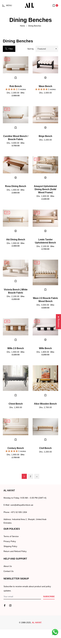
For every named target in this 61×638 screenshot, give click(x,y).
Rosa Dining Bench (15, 186)
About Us (8, 566)
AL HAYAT (37, 622)
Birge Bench (45, 136)
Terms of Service (11, 536)
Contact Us (8, 571)
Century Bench (16, 448)
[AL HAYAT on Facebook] (5, 605)
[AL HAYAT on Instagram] (10, 605)
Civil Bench (45, 448)
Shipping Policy (10, 546)
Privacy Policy (10, 541)
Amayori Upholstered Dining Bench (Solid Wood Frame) (45, 189)
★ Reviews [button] (58, 321)
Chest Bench (16, 404)
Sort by (30, 49)
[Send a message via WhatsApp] (55, 632)
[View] (45, 77)
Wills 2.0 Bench (15, 348)
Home (22, 26)
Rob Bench (16, 86)
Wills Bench (45, 348)
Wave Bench (45, 86)
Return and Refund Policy (15, 551)
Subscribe (49, 596)
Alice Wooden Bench (45, 404)
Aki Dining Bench (15, 239)
